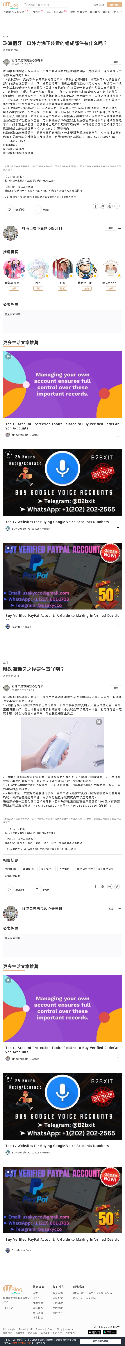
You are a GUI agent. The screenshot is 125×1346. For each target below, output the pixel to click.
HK (32, 1329)
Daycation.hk (111, 282)
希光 (38, 282)
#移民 (92, 1298)
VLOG (36, 1298)
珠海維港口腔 (12, 875)
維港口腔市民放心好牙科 (28, 60)
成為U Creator (55, 12)
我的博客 (58, 1312)
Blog (61, 1329)
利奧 (62, 282)
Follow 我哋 (69, 196)
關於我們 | (9, 1332)
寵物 (53, 190)
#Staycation (80, 1298)
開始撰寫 (114, 4)
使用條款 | (34, 1332)
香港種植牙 (65, 868)
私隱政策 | (47, 1332)
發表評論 (13, 314)
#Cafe (108, 1293)
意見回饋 (38, 1312)
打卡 (22, 190)
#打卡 (92, 1293)
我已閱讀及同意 (100, 1341)
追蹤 (115, 62)
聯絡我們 (71, 1332)
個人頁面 (58, 1293)
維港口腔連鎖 (85, 868)
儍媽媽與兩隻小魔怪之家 (14, 282)
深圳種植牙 (47, 868)
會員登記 (99, 4)
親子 (45, 190)
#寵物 (75, 1293)
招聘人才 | (59, 1332)
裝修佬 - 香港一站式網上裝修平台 (87, 282)
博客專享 (107, 12)
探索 (72, 12)
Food (52, 1329)
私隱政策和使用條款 (21, 1342)
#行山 (83, 1293)
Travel (24, 1329)
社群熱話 (35, 12)
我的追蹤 (58, 1308)
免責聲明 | (22, 1332)
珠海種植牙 (29, 868)
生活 (6, 37)
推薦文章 (82, 12)
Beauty (41, 1329)
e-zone (70, 1329)
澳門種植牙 (11, 868)
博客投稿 (38, 1317)
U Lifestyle (11, 1329)
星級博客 (95, 12)
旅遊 (30, 190)
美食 (38, 190)
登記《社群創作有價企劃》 (41, 180)
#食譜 (100, 1293)
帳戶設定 (58, 1298)
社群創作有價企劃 (14, 12)
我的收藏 (58, 1303)
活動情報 (77, 190)
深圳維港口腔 (106, 868)
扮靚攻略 (64, 190)
